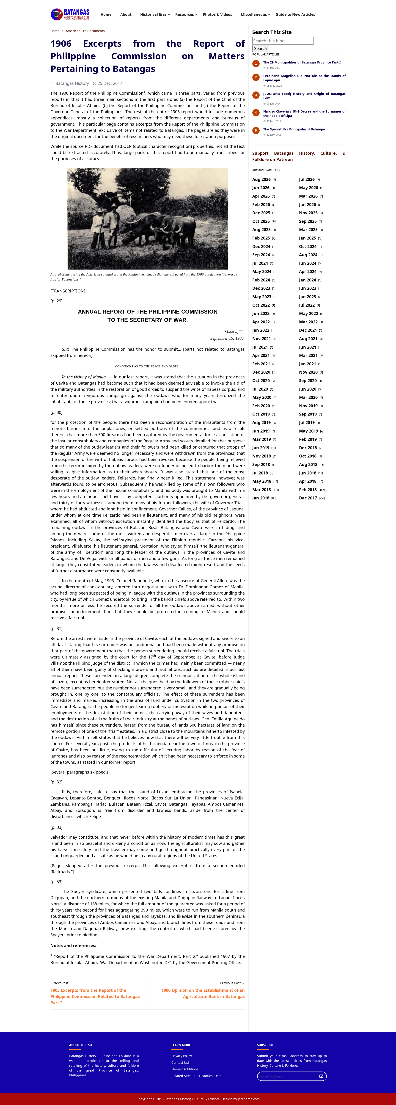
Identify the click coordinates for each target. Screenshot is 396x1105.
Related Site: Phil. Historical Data (196, 1076)
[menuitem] (106, 14)
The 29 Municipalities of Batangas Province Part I (302, 62)
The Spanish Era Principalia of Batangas (294, 129)
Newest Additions (184, 1069)
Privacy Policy (181, 1056)
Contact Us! (180, 1062)
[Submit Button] (321, 1076)
